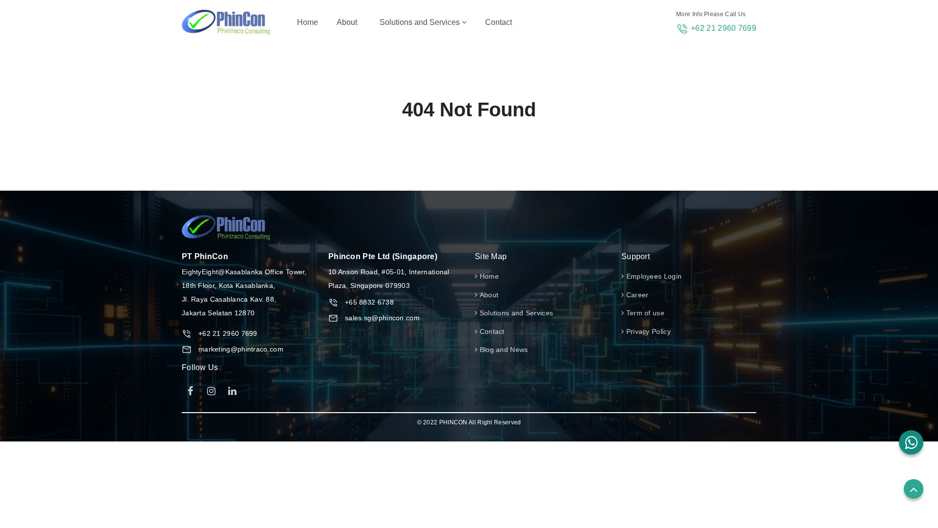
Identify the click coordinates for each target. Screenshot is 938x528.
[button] (911, 442)
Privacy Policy (647, 331)
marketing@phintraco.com (240, 349)
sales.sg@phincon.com (382, 318)
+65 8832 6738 (369, 302)
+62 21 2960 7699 (723, 28)
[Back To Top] (913, 489)
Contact (498, 22)
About (347, 22)
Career (636, 295)
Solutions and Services (421, 22)
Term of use (644, 313)
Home (309, 22)
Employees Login (653, 276)
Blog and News (502, 349)
